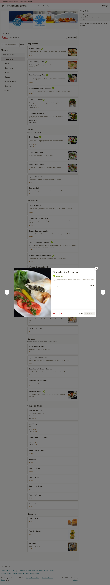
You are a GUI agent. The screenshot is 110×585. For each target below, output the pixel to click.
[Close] (96, 268)
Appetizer (59, 286)
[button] (7, 294)
